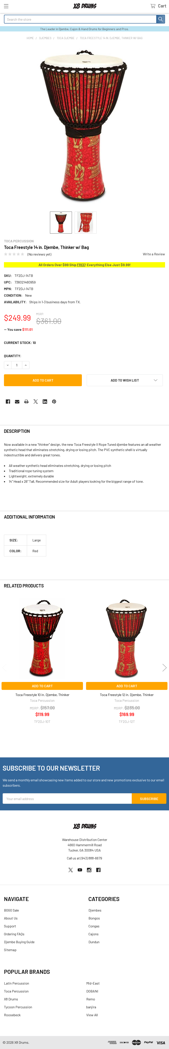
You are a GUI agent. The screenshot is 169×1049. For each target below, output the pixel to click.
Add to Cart (42, 686)
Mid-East (93, 983)
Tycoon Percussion (18, 1007)
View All (92, 1015)
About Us (11, 918)
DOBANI (92, 991)
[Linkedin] (45, 402)
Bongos (94, 918)
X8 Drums (11, 999)
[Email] (17, 402)
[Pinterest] (54, 402)
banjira (91, 1007)
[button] (125, 380)
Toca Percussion (16, 991)
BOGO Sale (11, 910)
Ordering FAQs (14, 934)
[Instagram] (89, 870)
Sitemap (10, 950)
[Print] (26, 402)
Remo (90, 999)
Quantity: (12, 356)
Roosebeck (12, 1015)
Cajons (93, 934)
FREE (81, 265)
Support (10, 926)
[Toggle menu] (6, 6)
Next (164, 667)
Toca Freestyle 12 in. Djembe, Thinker (127, 695)
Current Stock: (20, 342)
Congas (93, 926)
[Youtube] (80, 870)
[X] (36, 402)
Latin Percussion (16, 983)
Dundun (93, 942)
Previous (4, 667)
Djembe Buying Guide (19, 942)
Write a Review (154, 254)
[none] (84, 125)
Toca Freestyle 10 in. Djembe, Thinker (42, 695)
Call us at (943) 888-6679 (84, 858)
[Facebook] (8, 402)
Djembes (94, 910)
